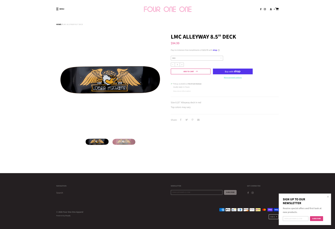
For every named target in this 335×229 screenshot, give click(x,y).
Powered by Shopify (63, 216)
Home (58, 24)
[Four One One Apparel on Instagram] (265, 8)
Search (59, 192)
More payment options (233, 77)
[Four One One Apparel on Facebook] (261, 8)
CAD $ (272, 217)
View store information (182, 91)
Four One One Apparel (73, 212)
